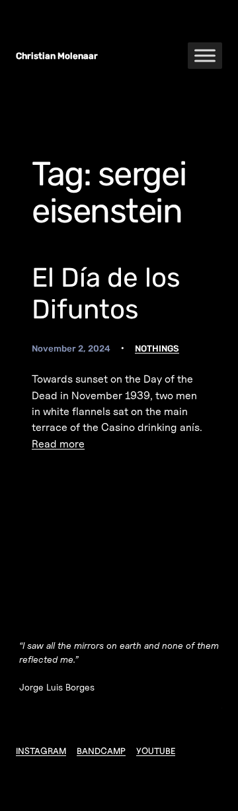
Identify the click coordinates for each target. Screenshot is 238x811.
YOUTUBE (155, 750)
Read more (58, 443)
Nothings (157, 348)
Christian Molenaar (57, 55)
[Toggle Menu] (205, 55)
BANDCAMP (101, 750)
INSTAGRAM (41, 750)
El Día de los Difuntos (106, 293)
